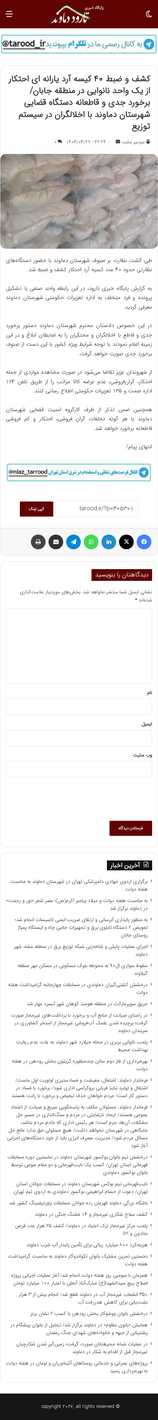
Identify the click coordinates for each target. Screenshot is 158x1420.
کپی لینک (36, 509)
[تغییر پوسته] (148, 17)
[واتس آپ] (91, 542)
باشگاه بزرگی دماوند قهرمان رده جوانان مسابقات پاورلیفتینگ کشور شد (78, 1203)
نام (149, 693)
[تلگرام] (73, 542)
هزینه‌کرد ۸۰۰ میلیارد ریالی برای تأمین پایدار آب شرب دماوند (87, 1245)
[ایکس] (126, 542)
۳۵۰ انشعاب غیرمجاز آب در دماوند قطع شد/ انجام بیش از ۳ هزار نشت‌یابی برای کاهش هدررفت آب (83, 1298)
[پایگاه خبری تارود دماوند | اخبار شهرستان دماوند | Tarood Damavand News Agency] (79, 14)
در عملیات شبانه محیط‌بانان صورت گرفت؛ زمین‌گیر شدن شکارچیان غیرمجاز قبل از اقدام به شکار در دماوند (82, 1348)
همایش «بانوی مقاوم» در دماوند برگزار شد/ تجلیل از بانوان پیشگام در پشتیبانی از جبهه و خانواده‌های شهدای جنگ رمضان (79, 1329)
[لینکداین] (108, 542)
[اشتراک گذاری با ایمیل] (56, 542)
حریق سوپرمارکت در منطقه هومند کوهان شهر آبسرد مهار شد (87, 1004)
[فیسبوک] (144, 542)
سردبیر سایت (133, 142)
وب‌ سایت (142, 755)
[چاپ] (38, 542)
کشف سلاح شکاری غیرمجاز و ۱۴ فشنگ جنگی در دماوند (91, 1214)
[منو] (9, 17)
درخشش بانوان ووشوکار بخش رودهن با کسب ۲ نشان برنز (89, 1313)
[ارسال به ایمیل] (118, 142)
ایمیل (146, 724)
